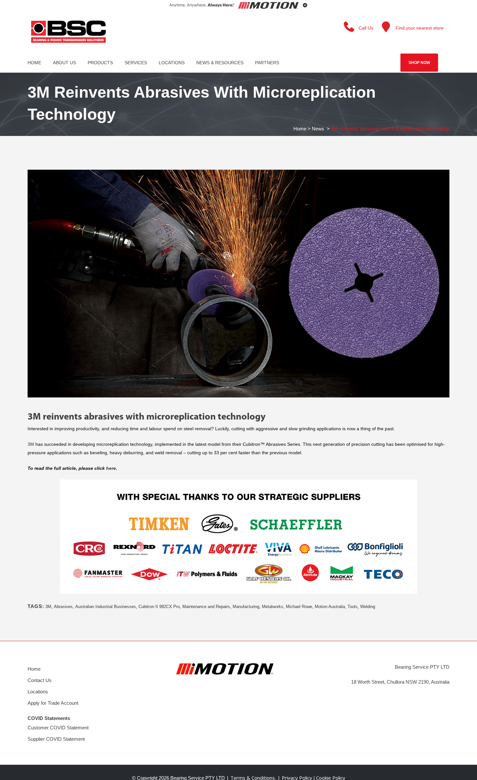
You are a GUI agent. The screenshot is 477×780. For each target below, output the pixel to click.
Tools (353, 606)
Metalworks (272, 606)
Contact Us (40, 680)
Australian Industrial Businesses (105, 606)
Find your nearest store (420, 27)
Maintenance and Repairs (206, 606)
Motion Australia (330, 606)
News (318, 128)
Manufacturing (246, 606)
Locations (38, 691)
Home (299, 128)
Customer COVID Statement (58, 727)
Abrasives (63, 606)
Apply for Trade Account (53, 703)
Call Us (366, 27)
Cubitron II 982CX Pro (159, 606)
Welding (367, 606)
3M (31, 444)
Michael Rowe (299, 606)
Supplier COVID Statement (56, 739)
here (111, 468)
